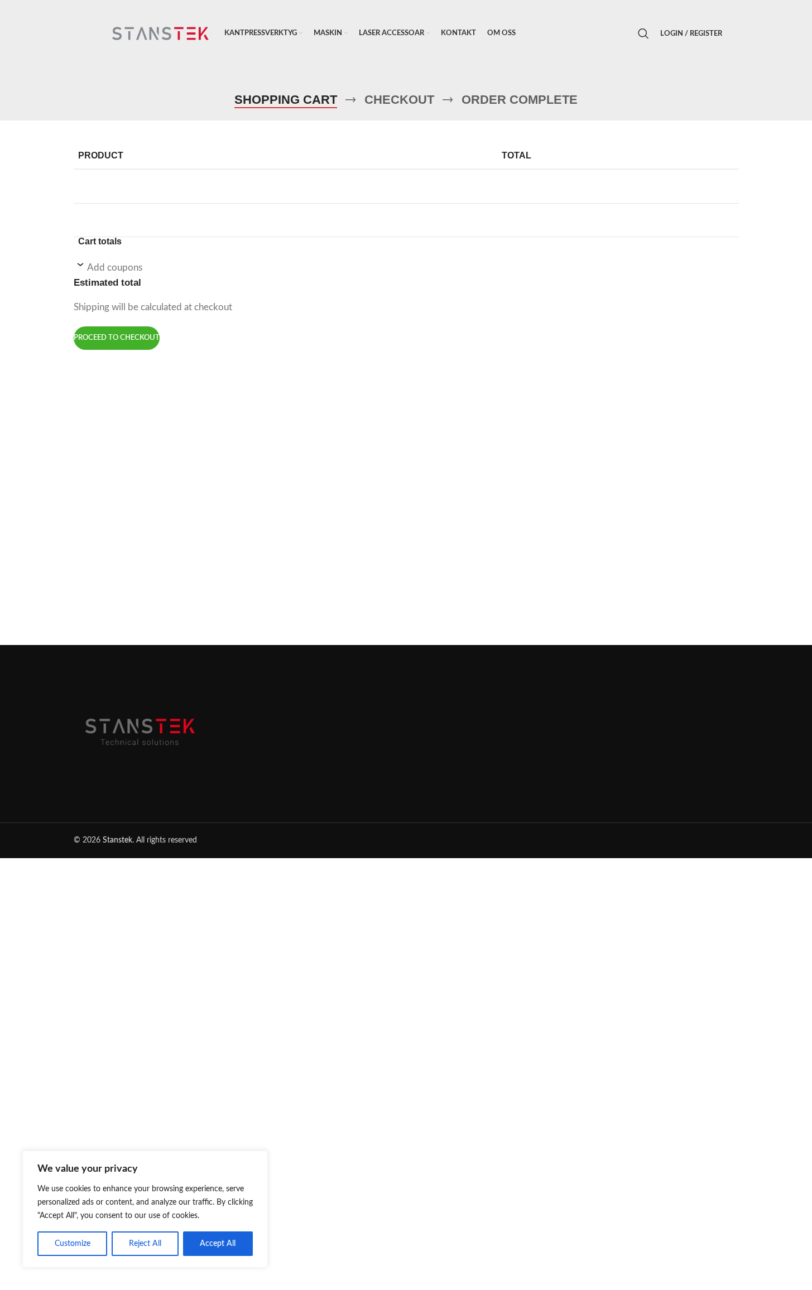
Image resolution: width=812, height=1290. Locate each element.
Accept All (218, 1244)
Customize (72, 1244)
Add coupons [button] (114, 267)
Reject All (145, 1244)
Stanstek (117, 840)
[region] (145, 1209)
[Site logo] (160, 33)
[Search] (643, 33)
